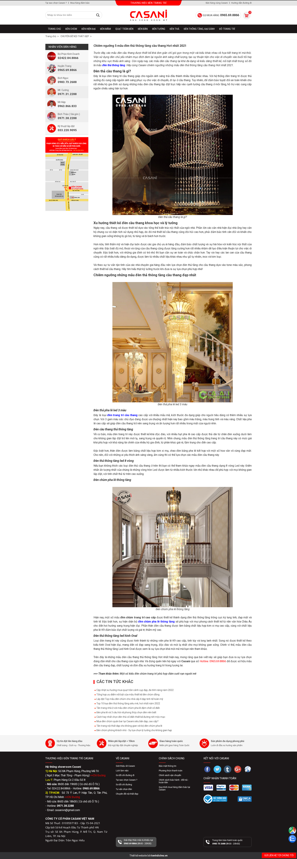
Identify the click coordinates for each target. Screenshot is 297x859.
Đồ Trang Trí (227, 28)
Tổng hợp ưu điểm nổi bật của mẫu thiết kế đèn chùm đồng (128, 694)
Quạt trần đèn (124, 28)
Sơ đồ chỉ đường (124, 784)
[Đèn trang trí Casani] (148, 15)
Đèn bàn (143, 28)
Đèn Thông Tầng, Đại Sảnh (199, 28)
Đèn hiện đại (88, 28)
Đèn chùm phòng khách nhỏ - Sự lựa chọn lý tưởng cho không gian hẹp (134, 730)
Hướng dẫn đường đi (241, 3)
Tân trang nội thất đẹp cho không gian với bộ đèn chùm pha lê (129, 725)
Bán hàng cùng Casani (217, 3)
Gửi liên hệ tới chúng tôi (279, 855)
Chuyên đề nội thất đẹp (127, 793)
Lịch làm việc (122, 770)
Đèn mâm (105, 28)
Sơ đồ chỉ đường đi (125, 775)
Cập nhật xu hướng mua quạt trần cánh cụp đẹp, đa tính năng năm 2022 (135, 690)
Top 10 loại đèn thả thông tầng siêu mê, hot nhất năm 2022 (128, 703)
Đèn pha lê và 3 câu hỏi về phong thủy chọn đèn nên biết (126, 712)
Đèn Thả (174, 28)
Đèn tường (158, 28)
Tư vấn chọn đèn (124, 789)
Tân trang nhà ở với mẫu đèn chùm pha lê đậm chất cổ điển (128, 708)
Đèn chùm (71, 28)
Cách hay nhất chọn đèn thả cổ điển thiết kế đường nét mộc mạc (130, 716)
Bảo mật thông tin (167, 766)
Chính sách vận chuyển (170, 775)
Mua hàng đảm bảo (80, 3)
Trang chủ (54, 28)
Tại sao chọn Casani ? (56, 3)
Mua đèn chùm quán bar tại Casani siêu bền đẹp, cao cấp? (127, 721)
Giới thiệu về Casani (125, 766)
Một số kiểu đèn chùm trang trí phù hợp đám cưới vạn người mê (158, 673)
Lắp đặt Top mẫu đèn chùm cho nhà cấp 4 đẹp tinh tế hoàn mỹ (129, 699)
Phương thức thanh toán (170, 770)
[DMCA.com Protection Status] (245, 799)
